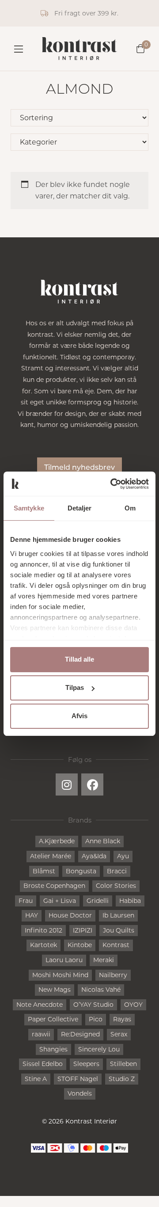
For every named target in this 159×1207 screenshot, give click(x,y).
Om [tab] (130, 508)
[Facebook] (92, 784)
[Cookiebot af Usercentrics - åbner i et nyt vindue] (112, 484)
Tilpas (74, 687)
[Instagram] (67, 784)
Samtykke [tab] (29, 508)
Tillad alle (79, 659)
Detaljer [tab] (80, 508)
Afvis (79, 716)
